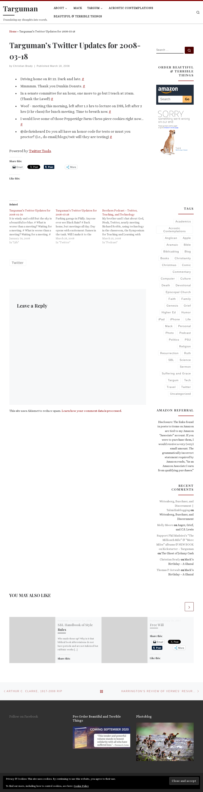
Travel (171, 387)
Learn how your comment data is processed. (92, 411)
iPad (161, 319)
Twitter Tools (40, 151)
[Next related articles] (189, 606)
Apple (187, 238)
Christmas (169, 265)
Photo (170, 332)
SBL (171, 359)
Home (13, 31)
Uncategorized (180, 393)
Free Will (157, 624)
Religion (185, 346)
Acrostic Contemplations (174, 230)
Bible (187, 244)
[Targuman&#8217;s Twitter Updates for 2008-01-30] (32, 226)
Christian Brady (23, 66)
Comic (186, 265)
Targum (173, 380)
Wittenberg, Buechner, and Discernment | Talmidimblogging (176, 506)
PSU (188, 339)
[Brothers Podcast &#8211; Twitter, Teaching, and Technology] (125, 226)
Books (164, 258)
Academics (183, 221)
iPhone (175, 319)
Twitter (186, 387)
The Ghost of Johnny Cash (177, 553)
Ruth (187, 353)
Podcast (185, 332)
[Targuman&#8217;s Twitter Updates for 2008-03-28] (79, 226)
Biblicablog (171, 251)
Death (166, 285)
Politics (174, 339)
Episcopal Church (178, 292)
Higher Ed (169, 312)
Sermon (185, 366)
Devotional (183, 285)
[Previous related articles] (179, 606)
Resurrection (169, 353)
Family (186, 298)
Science (185, 359)
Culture (185, 278)
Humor (186, 312)
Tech (187, 380)
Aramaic (172, 244)
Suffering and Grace (176, 373)
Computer (168, 278)
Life (188, 319)
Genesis (172, 305)
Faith (172, 298)
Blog (188, 251)
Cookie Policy (81, 786)
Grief (187, 305)
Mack (169, 326)
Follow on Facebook (23, 716)
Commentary (182, 271)
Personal (184, 326)
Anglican (171, 238)
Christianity (183, 258)
